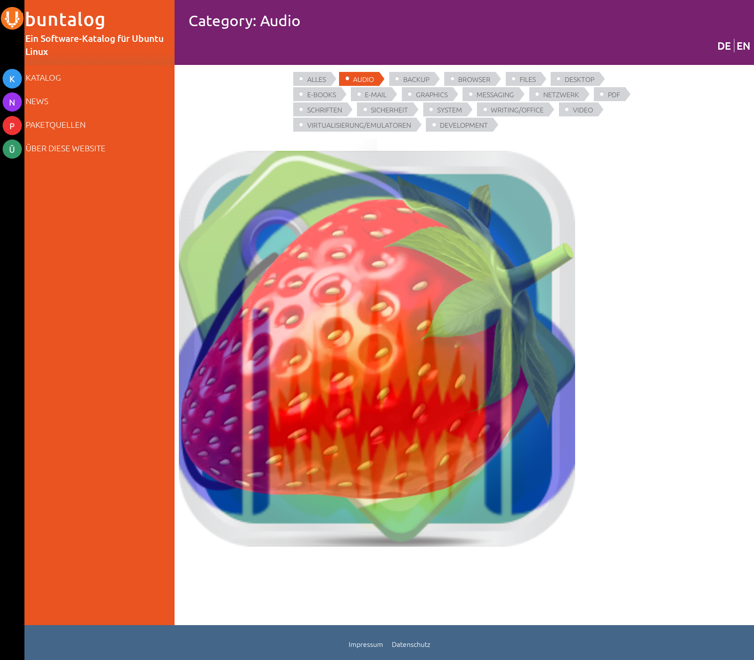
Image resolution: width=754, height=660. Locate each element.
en (744, 45)
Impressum (366, 644)
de (724, 45)
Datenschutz (411, 644)
